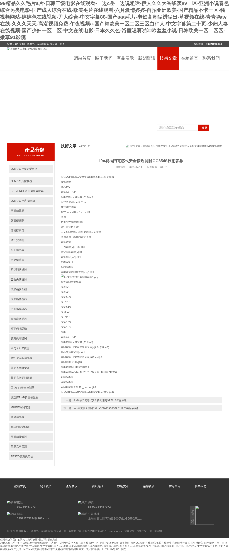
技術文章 (168, 58)
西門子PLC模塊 (20, 348)
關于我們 (103, 58)
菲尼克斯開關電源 (21, 377)
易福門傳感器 (19, 269)
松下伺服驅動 (19, 328)
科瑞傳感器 (17, 417)
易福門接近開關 (20, 426)
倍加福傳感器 (19, 299)
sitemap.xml (115, 531)
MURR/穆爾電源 (20, 407)
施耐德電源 (17, 210)
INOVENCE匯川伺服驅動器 (27, 190)
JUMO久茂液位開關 (23, 200)
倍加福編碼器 (19, 308)
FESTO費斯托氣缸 (22, 456)
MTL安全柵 (17, 240)
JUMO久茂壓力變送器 (24, 168)
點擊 (48, 169)
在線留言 (189, 58)
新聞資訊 (146, 58)
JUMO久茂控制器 (21, 181)
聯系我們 (211, 58)
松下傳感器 (17, 249)
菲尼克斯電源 (19, 446)
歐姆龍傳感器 (19, 318)
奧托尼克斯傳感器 (21, 358)
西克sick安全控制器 (22, 387)
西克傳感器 (17, 259)
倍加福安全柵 (19, 289)
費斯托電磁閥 (19, 338)
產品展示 (125, 58)
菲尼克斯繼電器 (20, 367)
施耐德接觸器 (19, 436)
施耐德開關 (17, 220)
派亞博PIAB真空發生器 (24, 397)
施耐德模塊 (17, 230)
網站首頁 (82, 58)
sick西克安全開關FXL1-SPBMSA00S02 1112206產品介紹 (106, 408)
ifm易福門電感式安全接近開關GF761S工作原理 (100, 400)
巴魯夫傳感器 (19, 279)
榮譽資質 (149, 486)
